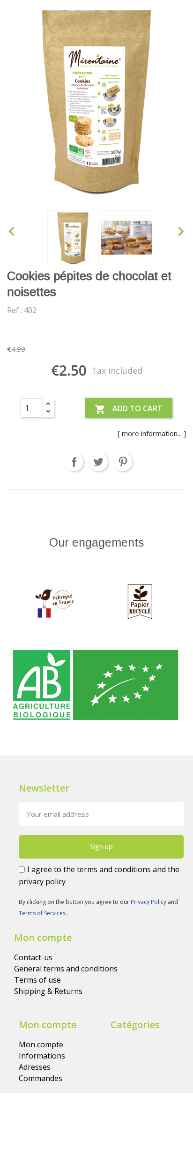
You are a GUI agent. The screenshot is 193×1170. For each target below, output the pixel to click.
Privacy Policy (149, 902)
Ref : (14, 310)
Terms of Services (43, 913)
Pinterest (122, 461)
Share (74, 461)
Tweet (98, 461)
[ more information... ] (152, 433)
